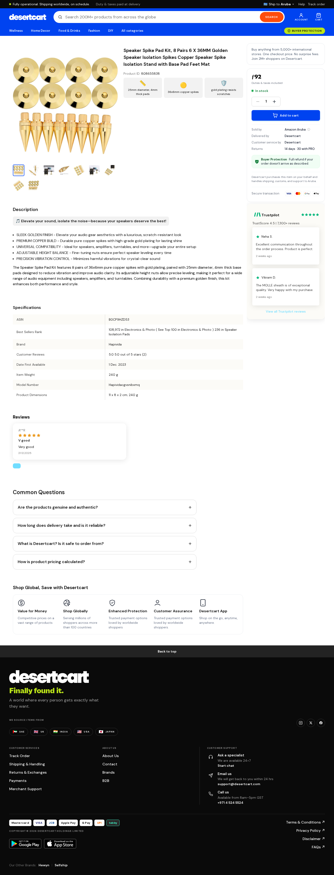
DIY (110, 31)
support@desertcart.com (239, 784)
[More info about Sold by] (309, 129)
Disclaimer (314, 838)
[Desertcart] (27, 17)
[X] (311, 723)
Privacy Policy (310, 830)
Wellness (16, 31)
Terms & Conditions (305, 822)
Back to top (167, 651)
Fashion (94, 31)
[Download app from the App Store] (60, 843)
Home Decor (40, 31)
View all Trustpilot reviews (286, 312)
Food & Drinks (69, 31)
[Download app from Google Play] (25, 843)
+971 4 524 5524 (230, 803)
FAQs (318, 847)
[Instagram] (301, 723)
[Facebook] (321, 723)
